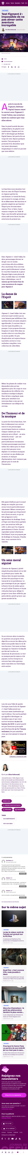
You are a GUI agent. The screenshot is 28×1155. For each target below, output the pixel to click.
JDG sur (8, 1123)
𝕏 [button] (5, 1138)
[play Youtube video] (14, 748)
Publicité (16, 1132)
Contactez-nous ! (7, 1109)
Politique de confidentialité (8, 1135)
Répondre (23, 873)
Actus (8, 3)
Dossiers (17, 3)
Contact (4, 1132)
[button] (2, 1139)
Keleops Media (6, 1118)
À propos (9, 1132)
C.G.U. (21, 1132)
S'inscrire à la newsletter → (14, 1095)
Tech (22, 3)
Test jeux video (8, 823)
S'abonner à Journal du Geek (17, 756)
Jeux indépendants (9, 818)
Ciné (26, 3)
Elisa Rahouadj (12, 29)
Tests (12, 3)
